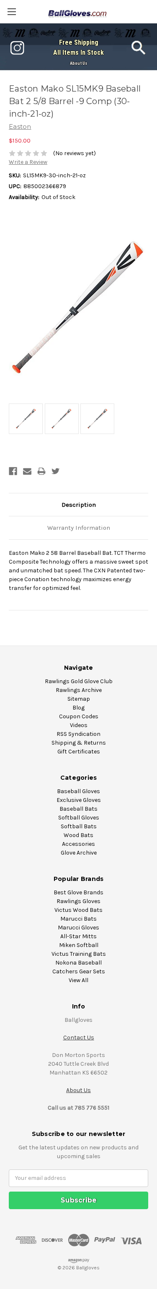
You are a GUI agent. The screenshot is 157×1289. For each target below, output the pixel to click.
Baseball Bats (78, 808)
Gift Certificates (78, 751)
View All (78, 980)
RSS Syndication (78, 734)
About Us (78, 63)
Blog (78, 707)
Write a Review (28, 162)
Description (79, 504)
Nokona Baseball (78, 962)
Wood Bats (78, 835)
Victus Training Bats (78, 953)
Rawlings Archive (79, 690)
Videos (79, 725)
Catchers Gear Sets (78, 971)
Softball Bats (79, 826)
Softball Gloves (78, 817)
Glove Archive (79, 852)
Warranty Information (78, 527)
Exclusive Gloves (79, 800)
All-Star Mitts (78, 936)
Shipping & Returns (78, 742)
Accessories (78, 843)
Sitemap (78, 698)
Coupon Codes (78, 716)
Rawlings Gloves (78, 901)
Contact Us (78, 1037)
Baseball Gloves (78, 791)
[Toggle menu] (11, 11)
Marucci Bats (78, 918)
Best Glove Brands (78, 892)
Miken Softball (78, 945)
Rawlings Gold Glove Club (79, 681)
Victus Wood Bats (78, 910)
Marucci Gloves (78, 927)
